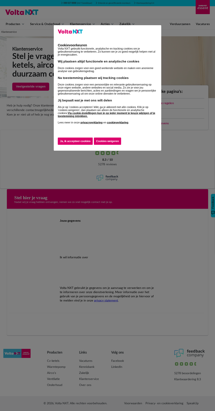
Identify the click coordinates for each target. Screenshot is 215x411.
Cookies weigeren (107, 141)
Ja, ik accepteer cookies (75, 141)
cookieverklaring (117, 122)
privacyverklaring (91, 122)
